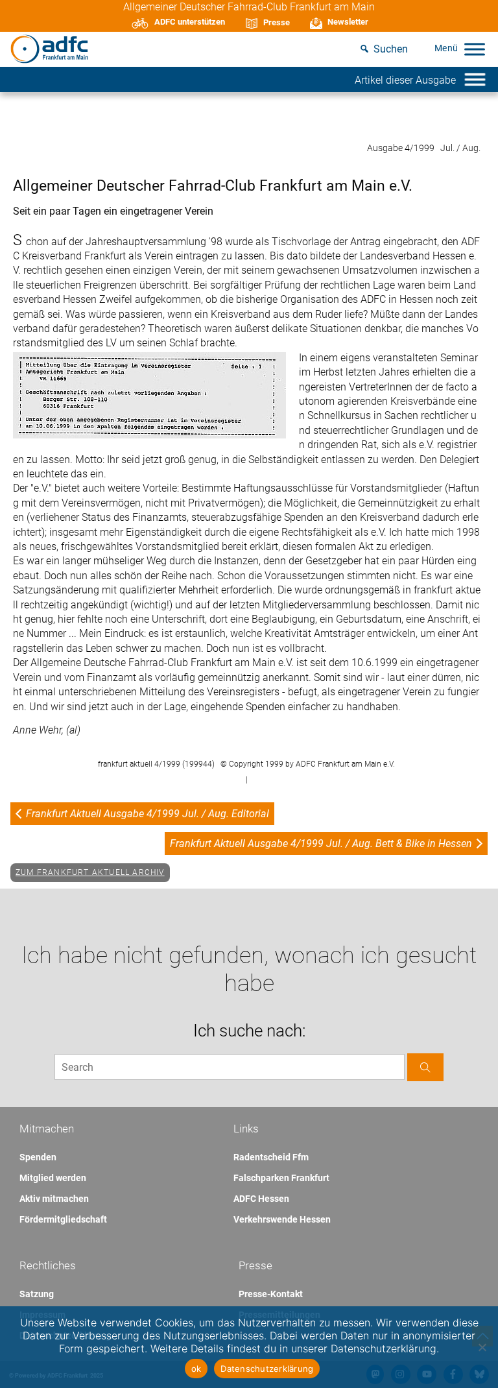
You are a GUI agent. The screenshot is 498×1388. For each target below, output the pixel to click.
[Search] (425, 1067)
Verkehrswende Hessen (282, 1219)
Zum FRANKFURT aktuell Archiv (90, 872)
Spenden (37, 1157)
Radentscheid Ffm (271, 1157)
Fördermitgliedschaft (63, 1219)
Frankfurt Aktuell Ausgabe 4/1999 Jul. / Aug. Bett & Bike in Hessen (321, 843)
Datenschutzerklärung (266, 1368)
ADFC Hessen (261, 1198)
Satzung (36, 1294)
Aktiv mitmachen (54, 1198)
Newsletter (347, 22)
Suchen (391, 49)
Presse (276, 22)
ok (196, 1368)
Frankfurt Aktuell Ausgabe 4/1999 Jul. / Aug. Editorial (147, 814)
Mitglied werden (52, 1178)
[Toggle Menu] (474, 49)
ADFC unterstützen (189, 22)
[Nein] (481, 1347)
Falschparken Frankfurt (281, 1178)
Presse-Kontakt (271, 1294)
